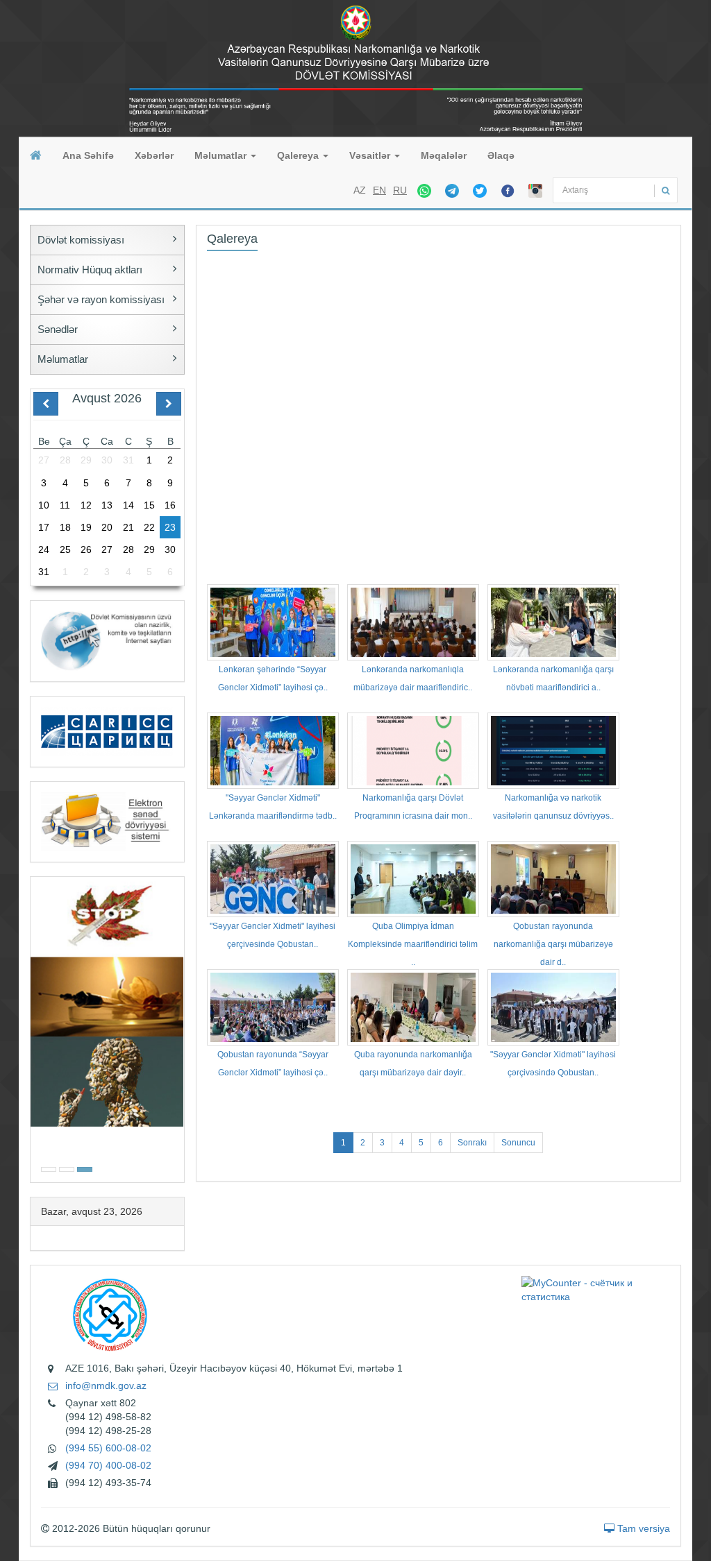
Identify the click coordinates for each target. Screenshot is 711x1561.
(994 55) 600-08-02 (108, 1447)
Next (179, 1027)
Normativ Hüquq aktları (89, 269)
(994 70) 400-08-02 (108, 1465)
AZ (359, 190)
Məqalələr (444, 155)
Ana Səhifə (88, 155)
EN (379, 190)
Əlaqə (501, 155)
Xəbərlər (154, 155)
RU (400, 190)
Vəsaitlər (371, 155)
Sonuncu (518, 1143)
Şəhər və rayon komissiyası (101, 299)
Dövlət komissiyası (80, 240)
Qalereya (299, 155)
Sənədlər (57, 329)
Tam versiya (642, 1528)
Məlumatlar (221, 155)
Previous (34, 1027)
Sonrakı (472, 1143)
